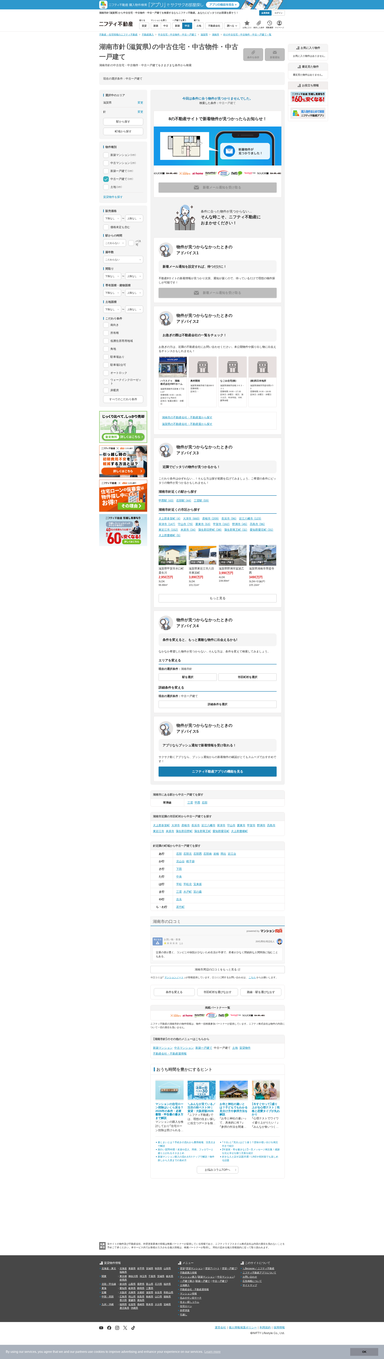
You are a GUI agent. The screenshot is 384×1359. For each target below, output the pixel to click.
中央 (179, 876)
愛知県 (123, 1288)
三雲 (190, 802)
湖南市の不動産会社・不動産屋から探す (187, 417)
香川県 (123, 1300)
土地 (235, 1047)
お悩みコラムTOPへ (217, 1169)
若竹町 (180, 906)
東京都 (123, 1276)
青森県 (132, 1268)
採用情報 (279, 1327)
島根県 (149, 1296)
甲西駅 (166, 500)
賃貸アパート (212, 1268)
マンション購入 (188, 1276)
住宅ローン (186, 1306)
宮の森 (197, 891)
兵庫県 (132, 1292)
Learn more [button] (212, 1351)
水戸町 (187, 891)
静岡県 (140, 1288)
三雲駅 (201, 500)
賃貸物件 (245, 1047)
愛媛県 (132, 1300)
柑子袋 (190, 861)
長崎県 (140, 1304)
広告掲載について (252, 1281)
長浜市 (229, 518)
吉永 (179, 899)
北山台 (180, 861)
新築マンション (163, 1047)
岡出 (223, 853)
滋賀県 (149, 1292)
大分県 (158, 1304)
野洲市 (239, 524)
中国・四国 (108, 1296)
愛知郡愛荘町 (261, 529)
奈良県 (158, 1292)
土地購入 (185, 1285)
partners (81, 1351)
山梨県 (132, 1284)
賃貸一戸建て (229, 1268)
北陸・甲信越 (109, 1284)
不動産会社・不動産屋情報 (170, 1053)
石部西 (197, 853)
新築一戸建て (203, 1047)
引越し (183, 1314)
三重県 (149, 1288)
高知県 (140, 1300)
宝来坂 (197, 884)
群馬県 (123, 1279)
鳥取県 (140, 1296)
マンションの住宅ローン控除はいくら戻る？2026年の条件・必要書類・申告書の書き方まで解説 (169, 1111)
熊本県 (149, 1304)
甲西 (197, 802)
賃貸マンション (194, 1268)
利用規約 (265, 1327)
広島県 (123, 1296)
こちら (252, 977)
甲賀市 (221, 524)
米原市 (188, 529)
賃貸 (182, 1268)
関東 (104, 1276)
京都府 (140, 1292)
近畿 (104, 1292)
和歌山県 (168, 1292)
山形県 (167, 1268)
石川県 (158, 1284)
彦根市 (210, 518)
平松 (179, 884)
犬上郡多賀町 (170, 518)
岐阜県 (132, 1288)
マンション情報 (188, 1293)
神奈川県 (133, 1276)
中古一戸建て (219, 1281)
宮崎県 (167, 1304)
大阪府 (123, 1292)
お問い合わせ (250, 1276)
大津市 (191, 518)
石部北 (187, 853)
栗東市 (203, 524)
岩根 (216, 853)
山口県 (158, 1296)
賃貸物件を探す (113, 196)
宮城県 (149, 1268)
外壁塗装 (185, 1310)
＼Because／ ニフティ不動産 (258, 1268)
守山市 (185, 524)
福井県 (167, 1284)
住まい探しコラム (189, 1302)
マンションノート (174, 977)
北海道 (123, 1268)
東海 (104, 1288)
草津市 (167, 524)
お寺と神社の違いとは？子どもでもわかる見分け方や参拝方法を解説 (234, 1109)
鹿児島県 (124, 1308)
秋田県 (158, 1268)
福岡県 (123, 1304)
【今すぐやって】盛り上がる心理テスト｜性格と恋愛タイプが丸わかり (266, 1109)
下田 (179, 868)
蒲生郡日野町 (210, 529)
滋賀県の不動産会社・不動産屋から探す (187, 424)
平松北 (187, 884)
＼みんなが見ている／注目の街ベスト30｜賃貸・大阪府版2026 (202, 1107)
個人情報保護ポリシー (243, 1327)
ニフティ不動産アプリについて (259, 1272)
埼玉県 (143, 1276)
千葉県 (152, 1276)
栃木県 (169, 1276)
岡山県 (132, 1296)
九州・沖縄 (108, 1304)
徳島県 (167, 1296)
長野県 (140, 1284)
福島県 (123, 1272)
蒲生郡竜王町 (235, 529)
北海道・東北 (109, 1268)
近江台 (232, 853)
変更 (140, 102)
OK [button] (364, 1351)
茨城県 (160, 1276)
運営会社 (220, 1327)
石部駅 (183, 500)
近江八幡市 (250, 518)
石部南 (207, 853)
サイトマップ (250, 1285)
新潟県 (123, 1284)
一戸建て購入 (187, 1281)
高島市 (257, 524)
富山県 (149, 1284)
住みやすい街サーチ (191, 1297)
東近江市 (168, 529)
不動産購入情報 (188, 1272)
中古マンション (184, 1047)
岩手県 (140, 1268)
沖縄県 (134, 1308)
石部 (204, 802)
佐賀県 (132, 1304)
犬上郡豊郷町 (170, 535)
